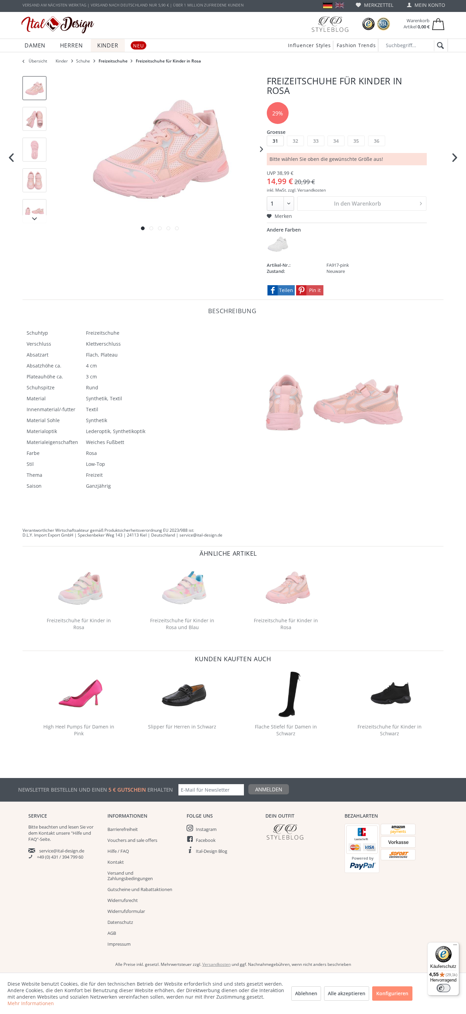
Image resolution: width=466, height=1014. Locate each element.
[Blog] (329, 24)
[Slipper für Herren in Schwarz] (184, 694)
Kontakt (115, 862)
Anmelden (268, 789)
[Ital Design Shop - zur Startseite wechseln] (57, 25)
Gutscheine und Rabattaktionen (139, 889)
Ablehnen (306, 993)
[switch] (443, 988)
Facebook (206, 840)
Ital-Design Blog (211, 851)
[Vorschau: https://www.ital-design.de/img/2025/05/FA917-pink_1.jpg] (34, 88)
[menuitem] (374, 5)
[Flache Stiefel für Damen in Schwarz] (288, 694)
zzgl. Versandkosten (307, 190)
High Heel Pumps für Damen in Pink (78, 730)
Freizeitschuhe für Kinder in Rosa (79, 623)
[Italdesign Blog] (301, 832)
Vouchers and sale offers (132, 840)
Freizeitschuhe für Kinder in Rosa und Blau (182, 623)
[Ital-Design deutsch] (327, 5)
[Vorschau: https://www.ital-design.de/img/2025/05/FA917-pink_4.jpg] (34, 180)
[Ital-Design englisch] (339, 5)
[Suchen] (439, 45)
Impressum (119, 944)
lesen (73, 827)
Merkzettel (378, 5)
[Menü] (455, 946)
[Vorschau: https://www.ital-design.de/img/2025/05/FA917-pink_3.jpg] (34, 150)
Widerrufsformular (126, 911)
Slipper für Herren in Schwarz (182, 726)
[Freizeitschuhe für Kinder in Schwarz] (391, 694)
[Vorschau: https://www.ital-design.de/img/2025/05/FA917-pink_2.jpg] (34, 119)
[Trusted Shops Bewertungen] (368, 24)
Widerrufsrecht (122, 900)
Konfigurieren (392, 993)
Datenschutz (120, 922)
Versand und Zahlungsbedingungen (130, 875)
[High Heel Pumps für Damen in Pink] (80, 694)
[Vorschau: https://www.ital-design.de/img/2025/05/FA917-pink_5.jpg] (34, 211)
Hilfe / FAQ (118, 851)
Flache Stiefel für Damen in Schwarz (286, 730)
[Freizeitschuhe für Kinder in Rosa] (80, 588)
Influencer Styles (309, 45)
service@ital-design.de (61, 851)
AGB (111, 933)
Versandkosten (216, 964)
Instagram (206, 829)
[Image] (143, 228)
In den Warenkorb (357, 203)
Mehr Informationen (31, 1003)
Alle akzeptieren (346, 993)
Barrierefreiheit (122, 829)
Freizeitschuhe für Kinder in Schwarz (390, 730)
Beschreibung (232, 310)
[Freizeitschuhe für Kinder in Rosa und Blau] (184, 588)
